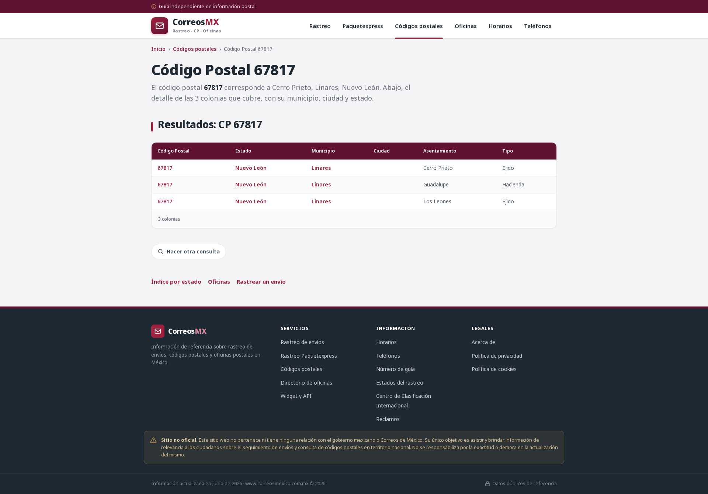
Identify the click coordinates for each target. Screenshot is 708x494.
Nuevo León (251, 167)
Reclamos (388, 419)
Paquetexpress (363, 25)
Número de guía (395, 368)
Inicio (158, 49)
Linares (321, 167)
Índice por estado (176, 281)
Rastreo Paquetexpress (309, 355)
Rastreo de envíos (302, 342)
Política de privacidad (497, 355)
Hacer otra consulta (193, 251)
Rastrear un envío (261, 281)
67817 (164, 167)
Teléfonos (538, 25)
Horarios (500, 25)
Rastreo (320, 25)
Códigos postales (419, 25)
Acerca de (483, 342)
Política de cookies (494, 368)
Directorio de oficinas (306, 382)
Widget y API (296, 395)
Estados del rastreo (399, 382)
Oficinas (466, 25)
